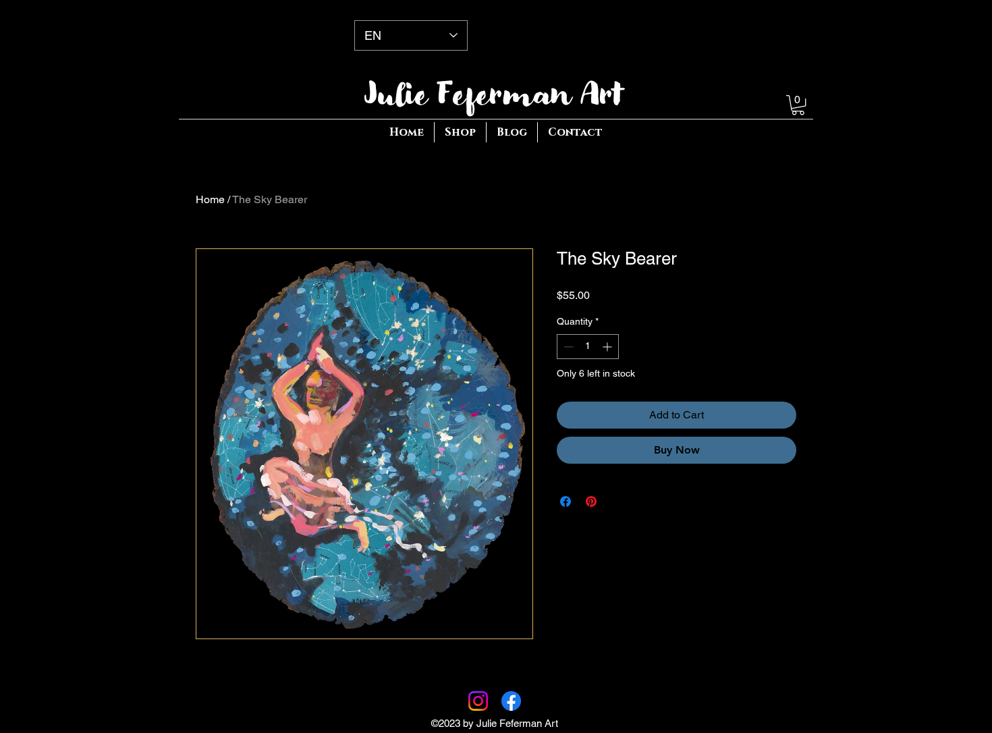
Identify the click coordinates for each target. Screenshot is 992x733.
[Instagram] (478, 701)
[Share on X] (617, 501)
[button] (798, 105)
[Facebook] (511, 701)
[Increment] (608, 346)
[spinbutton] (588, 346)
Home (210, 199)
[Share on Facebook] (565, 501)
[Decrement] (567, 346)
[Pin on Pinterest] (591, 501)
